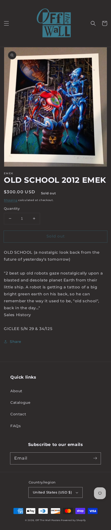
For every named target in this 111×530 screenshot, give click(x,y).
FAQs (15, 426)
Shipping (11, 200)
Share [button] (15, 341)
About (16, 391)
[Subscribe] (95, 458)
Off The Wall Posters (48, 520)
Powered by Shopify (73, 520)
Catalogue (20, 402)
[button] (6, 23)
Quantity (12, 208)
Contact (18, 414)
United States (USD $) (52, 492)
